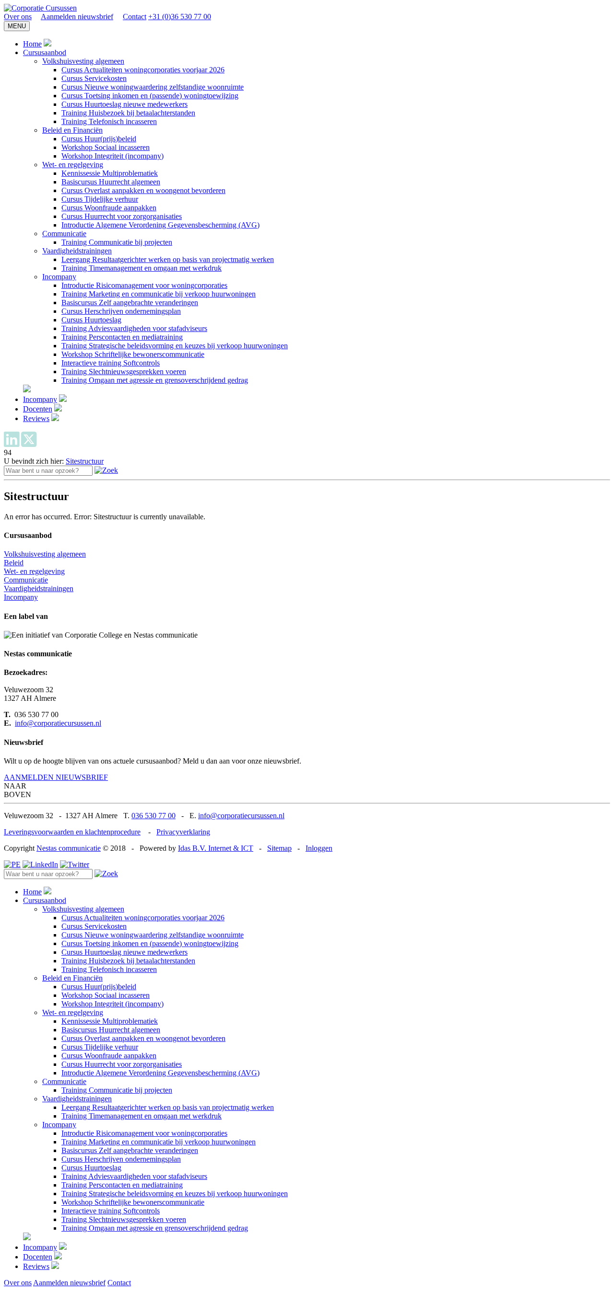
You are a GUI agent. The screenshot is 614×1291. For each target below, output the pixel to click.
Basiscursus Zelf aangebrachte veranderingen (129, 302)
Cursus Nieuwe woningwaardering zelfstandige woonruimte (152, 87)
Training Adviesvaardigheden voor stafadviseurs (134, 328)
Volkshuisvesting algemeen (83, 61)
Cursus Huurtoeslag (91, 320)
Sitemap (279, 848)
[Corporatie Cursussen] (40, 8)
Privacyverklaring (183, 832)
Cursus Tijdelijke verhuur (99, 199)
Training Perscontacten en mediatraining (122, 337)
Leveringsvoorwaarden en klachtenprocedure (72, 832)
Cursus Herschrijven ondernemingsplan (121, 311)
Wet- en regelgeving (72, 164)
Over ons (18, 16)
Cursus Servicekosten (94, 78)
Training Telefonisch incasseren (109, 121)
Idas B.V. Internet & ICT (215, 848)
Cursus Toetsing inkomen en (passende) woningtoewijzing (149, 95)
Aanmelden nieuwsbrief (77, 16)
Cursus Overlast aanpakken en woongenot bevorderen (143, 190)
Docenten (37, 409)
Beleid (14, 563)
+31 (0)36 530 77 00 (179, 16)
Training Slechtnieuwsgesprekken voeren (123, 371)
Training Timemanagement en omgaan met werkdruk (141, 268)
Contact (134, 16)
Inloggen (319, 848)
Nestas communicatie (68, 848)
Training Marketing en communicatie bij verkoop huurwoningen (158, 294)
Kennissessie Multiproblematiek (109, 173)
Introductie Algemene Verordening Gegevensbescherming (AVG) (160, 225)
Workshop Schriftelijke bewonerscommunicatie (132, 354)
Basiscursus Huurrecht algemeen (110, 182)
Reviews (36, 418)
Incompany (59, 277)
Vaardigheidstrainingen (77, 251)
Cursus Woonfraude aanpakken (108, 208)
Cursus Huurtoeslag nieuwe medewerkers (124, 104)
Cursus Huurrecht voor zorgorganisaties (121, 216)
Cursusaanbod (44, 52)
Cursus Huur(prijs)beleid (98, 139)
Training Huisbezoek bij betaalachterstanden (128, 113)
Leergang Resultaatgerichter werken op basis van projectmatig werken (167, 259)
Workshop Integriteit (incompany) (112, 156)
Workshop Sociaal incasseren (105, 147)
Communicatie (64, 233)
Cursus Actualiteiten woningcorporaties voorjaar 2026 (142, 70)
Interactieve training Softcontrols (110, 363)
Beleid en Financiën (72, 130)
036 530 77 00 (153, 815)
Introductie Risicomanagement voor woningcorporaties (144, 285)
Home (32, 44)
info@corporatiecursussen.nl (58, 723)
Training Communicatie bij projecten (116, 242)
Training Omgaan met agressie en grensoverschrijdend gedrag (154, 380)
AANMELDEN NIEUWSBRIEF (56, 777)
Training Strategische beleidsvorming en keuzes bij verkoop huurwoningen (174, 346)
